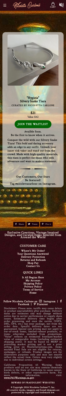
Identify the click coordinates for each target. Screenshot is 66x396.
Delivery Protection (33, 257)
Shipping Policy (33, 283)
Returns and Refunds (33, 260)
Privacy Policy (33, 286)
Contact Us (33, 266)
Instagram (49, 301)
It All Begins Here (33, 277)
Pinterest (42, 304)
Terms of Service (33, 289)
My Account (33, 280)
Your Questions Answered (33, 254)
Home (33, 292)
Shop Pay (33, 263)
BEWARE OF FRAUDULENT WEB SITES (33, 382)
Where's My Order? (33, 251)
